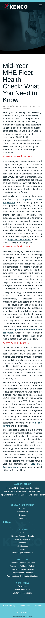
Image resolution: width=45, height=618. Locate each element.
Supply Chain (36, 106)
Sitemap (38, 605)
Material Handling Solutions (22, 106)
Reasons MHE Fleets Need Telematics (22, 488)
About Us (23, 508)
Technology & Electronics (22, 553)
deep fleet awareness (19, 239)
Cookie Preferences (22, 613)
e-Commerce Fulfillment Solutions (22, 566)
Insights (9, 106)
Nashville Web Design (20, 616)
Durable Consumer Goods (22, 536)
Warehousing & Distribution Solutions (22, 576)
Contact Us (22, 518)
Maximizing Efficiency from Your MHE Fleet (22, 491)
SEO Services (29, 616)
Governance (25, 605)
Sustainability (22, 512)
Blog (4, 106)
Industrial (22, 543)
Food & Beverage (22, 539)
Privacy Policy (9, 605)
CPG (22, 533)
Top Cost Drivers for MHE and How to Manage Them (22, 495)
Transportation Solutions (22, 573)
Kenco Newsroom (22, 590)
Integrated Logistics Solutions (22, 563)
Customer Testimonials (22, 593)
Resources (22, 586)
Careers (22, 515)
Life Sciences (22, 546)
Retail (22, 549)
